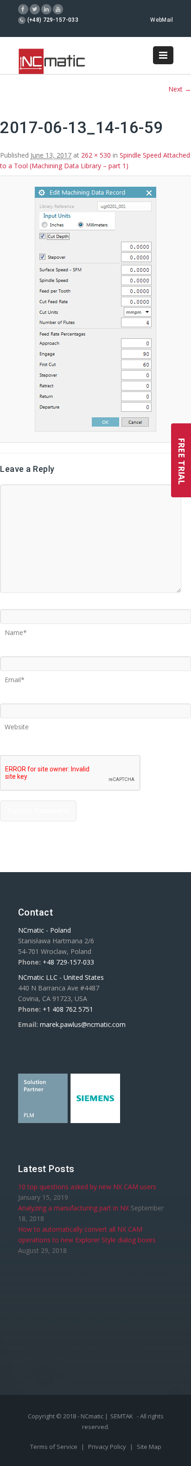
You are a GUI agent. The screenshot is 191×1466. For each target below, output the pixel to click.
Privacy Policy (107, 1446)
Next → (179, 89)
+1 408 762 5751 (68, 1009)
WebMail (161, 20)
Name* (16, 629)
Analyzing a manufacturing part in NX (73, 1207)
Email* (15, 676)
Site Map (149, 1446)
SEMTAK (121, 1416)
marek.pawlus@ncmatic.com (83, 1024)
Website (17, 723)
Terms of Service (54, 1446)
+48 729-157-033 (68, 962)
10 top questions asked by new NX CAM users (87, 1186)
